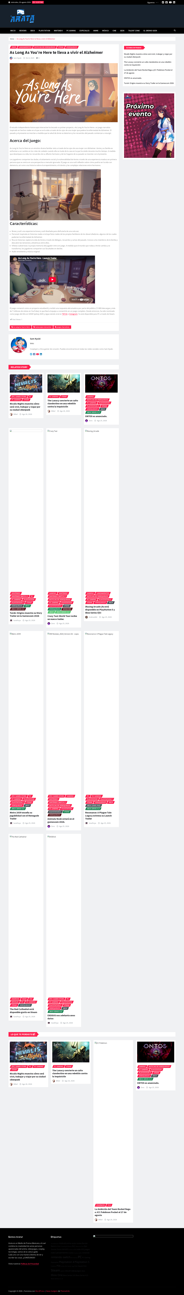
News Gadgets (52, 1291)
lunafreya (17, 620)
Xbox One (57, 1275)
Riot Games (68, 1266)
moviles (71, 1253)
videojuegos (76, 1271)
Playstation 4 (66, 1262)
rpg (73, 1266)
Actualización (55, 1243)
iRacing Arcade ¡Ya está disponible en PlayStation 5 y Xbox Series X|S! (100, 609)
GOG (74, 1249)
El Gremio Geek (150, 30)
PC (80, 1257)
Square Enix (82, 1266)
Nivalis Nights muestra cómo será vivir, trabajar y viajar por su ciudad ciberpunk (25, 406)
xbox (83, 1271)
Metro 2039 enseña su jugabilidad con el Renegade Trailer (24, 815)
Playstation (55, 1262)
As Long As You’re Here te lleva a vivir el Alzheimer (36, 39)
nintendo (86, 1253)
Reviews (23, 30)
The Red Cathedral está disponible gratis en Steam (23, 1011)
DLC (73, 1246)
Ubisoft (68, 1271)
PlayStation (44, 30)
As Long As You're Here (21, 327)
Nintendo (58, 30)
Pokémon (53, 1266)
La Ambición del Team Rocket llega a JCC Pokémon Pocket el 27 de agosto (112, 1212)
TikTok (64, 314)
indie (79, 1249)
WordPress (39, 1291)
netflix (80, 1253)
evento (71, 1249)
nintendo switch (60, 1257)
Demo (70, 1246)
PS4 (58, 1265)
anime (68, 1243)
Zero (90, 421)
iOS (82, 1249)
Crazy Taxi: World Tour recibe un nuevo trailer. (62, 617)
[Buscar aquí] (175, 30)
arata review (77, 1243)
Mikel (16, 414)
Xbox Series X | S (57, 1279)
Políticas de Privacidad (30, 1264)
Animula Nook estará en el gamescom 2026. (60, 820)
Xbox (32, 30)
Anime (95, 30)
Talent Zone (134, 30)
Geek (122, 30)
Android (62, 1243)
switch (62, 1271)
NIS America (74, 1257)
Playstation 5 (82, 1262)
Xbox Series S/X (69, 1275)
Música (105, 30)
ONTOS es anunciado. (96, 416)
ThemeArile (65, 1291)
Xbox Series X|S (82, 1275)
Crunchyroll (64, 1246)
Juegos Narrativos (63, 327)
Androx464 (93, 617)
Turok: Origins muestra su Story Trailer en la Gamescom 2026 (26, 614)
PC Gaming (71, 30)
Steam (55, 1270)
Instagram (73, 314)
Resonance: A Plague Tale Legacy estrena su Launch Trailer (98, 815)
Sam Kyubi (17, 58)
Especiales (84, 30)
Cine (114, 30)
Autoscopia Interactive (43, 327)
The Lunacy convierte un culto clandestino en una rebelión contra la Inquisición (62, 403)
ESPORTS (65, 1249)
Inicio (13, 30)
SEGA (76, 1266)
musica (76, 1253)
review (63, 1266)
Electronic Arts (80, 1246)
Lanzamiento (61, 1252)
